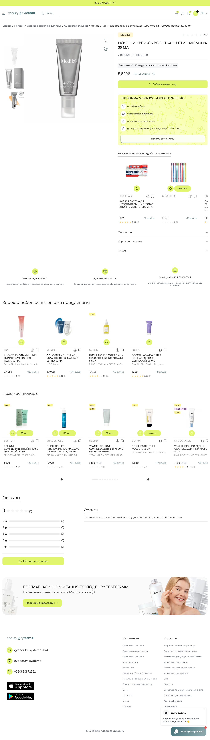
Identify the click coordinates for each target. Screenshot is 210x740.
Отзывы (127, 706)
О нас (126, 701)
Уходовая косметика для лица (44, 25)
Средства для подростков (178, 695)
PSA (6, 350)
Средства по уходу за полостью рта (183, 690)
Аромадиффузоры (173, 701)
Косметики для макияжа (176, 673)
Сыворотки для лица (76, 25)
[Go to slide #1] (14, 57)
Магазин (19, 25)
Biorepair (125, 196)
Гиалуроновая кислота (149, 65)
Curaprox (168, 196)
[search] (42, 13)
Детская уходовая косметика (179, 668)
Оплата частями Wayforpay (137, 684)
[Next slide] (109, 78)
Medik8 (125, 34)
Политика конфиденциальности (140, 679)
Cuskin (93, 350)
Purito (136, 350)
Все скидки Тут (105, 3)
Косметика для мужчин (176, 662)
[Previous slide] (29, 78)
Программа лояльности (135, 651)
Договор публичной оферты (137, 673)
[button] (62, 479)
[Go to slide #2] (14, 78)
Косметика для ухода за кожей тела (182, 657)
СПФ (166, 679)
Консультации (130, 662)
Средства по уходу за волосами (180, 651)
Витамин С (126, 65)
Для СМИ (127, 695)
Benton (9, 441)
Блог (125, 690)
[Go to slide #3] (14, 100)
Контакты (128, 668)
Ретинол (171, 65)
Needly (94, 441)
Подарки (168, 684)
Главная (7, 25)
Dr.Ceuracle (55, 441)
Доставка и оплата (133, 646)
